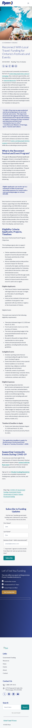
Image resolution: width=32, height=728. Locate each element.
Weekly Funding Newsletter (20, 472)
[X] (3, 66)
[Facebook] (9, 66)
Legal (9, 720)
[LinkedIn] (6, 66)
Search (25, 707)
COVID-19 (13, 490)
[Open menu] (28, 3)
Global (5, 720)
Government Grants (15, 492)
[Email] (16, 66)
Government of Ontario (10, 494)
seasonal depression (10, 80)
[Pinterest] (12, 66)
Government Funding (9, 42)
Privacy (14, 720)
